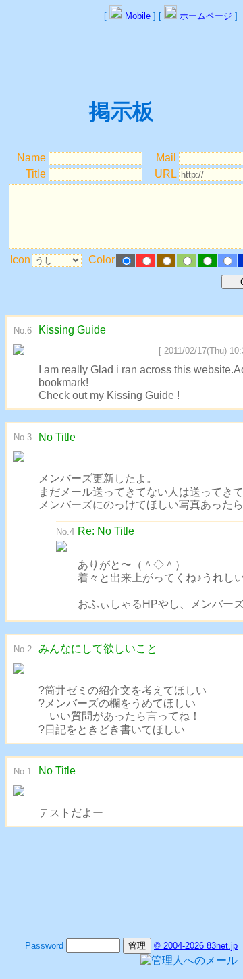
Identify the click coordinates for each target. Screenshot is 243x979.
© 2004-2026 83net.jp (196, 946)
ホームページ (204, 16)
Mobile (136, 16)
